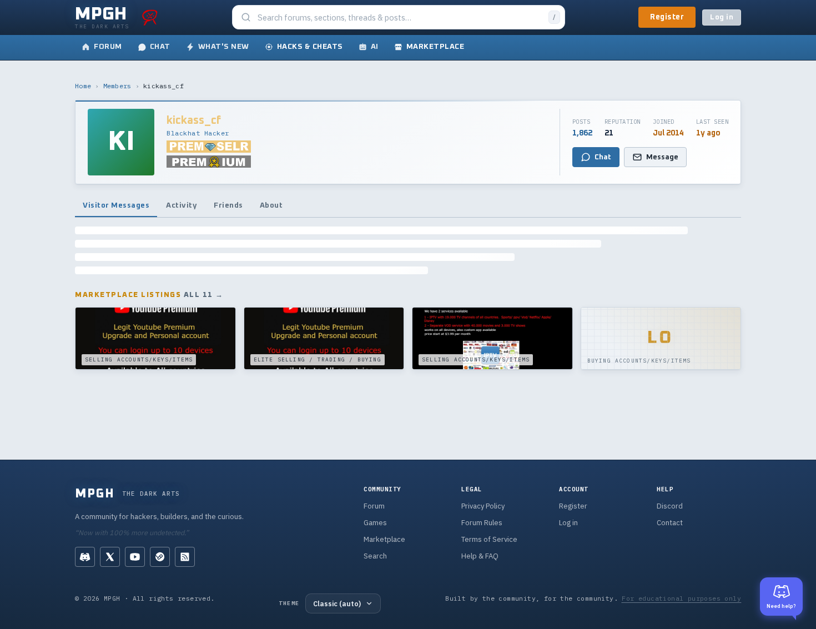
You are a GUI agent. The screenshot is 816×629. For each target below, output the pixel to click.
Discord (670, 506)
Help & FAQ (479, 556)
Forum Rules (481, 522)
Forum (374, 506)
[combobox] (399, 17)
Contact (670, 522)
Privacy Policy (483, 506)
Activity (181, 205)
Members (117, 86)
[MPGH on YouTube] (135, 557)
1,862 (582, 133)
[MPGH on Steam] (160, 557)
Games (375, 522)
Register (667, 17)
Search (375, 556)
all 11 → (204, 295)
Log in (721, 17)
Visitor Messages (116, 205)
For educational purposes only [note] (681, 598)
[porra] (149, 17)
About (271, 205)
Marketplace (384, 539)
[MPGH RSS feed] (185, 557)
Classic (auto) (337, 603)
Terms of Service (489, 539)
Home (83, 86)
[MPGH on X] (110, 557)
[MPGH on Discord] (85, 557)
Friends (228, 205)
